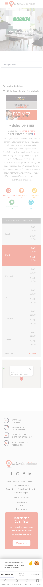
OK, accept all (7, 574)
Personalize (34, 574)
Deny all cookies (21, 574)
